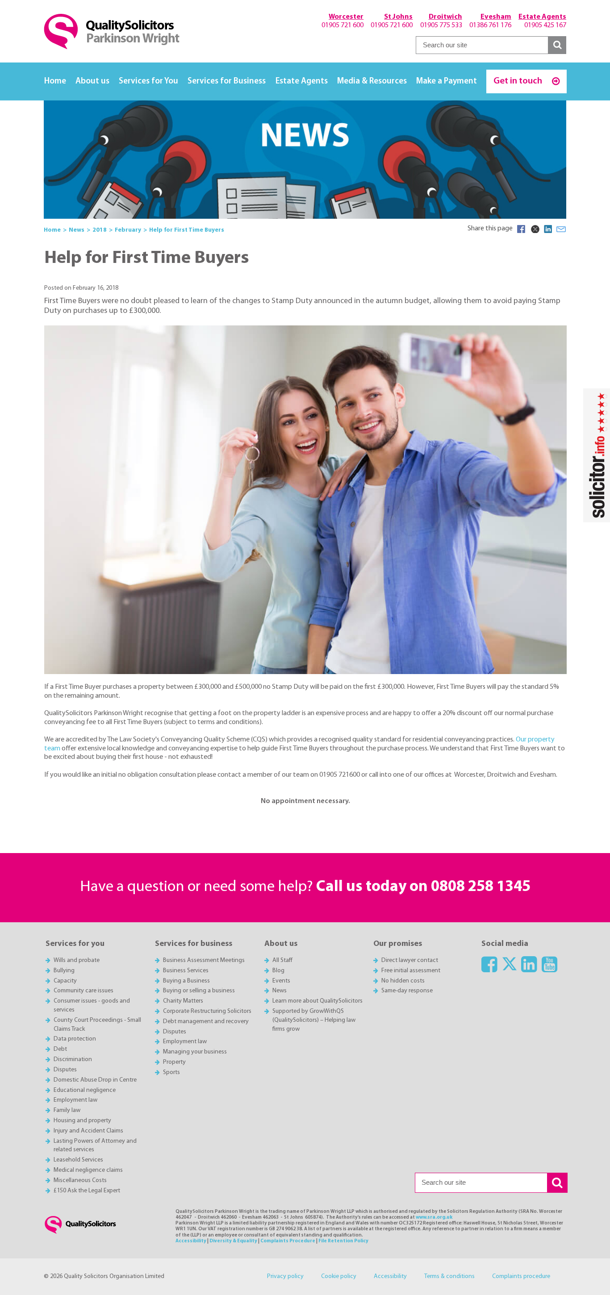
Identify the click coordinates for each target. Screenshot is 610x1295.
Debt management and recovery (206, 1021)
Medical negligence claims (88, 1170)
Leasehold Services (78, 1160)
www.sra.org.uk (434, 1217)
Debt (60, 1049)
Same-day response (407, 990)
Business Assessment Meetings (204, 960)
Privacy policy (285, 1276)
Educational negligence (85, 1090)
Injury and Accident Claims (88, 1131)
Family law (67, 1110)
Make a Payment (446, 81)
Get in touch (518, 81)
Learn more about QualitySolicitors (317, 1001)
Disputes (65, 1069)
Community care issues (83, 990)
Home (55, 81)
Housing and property (82, 1120)
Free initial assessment (410, 970)
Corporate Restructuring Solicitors (207, 1011)
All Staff (282, 960)
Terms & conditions (449, 1276)
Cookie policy (338, 1276)
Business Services (186, 970)
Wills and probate (77, 960)
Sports (171, 1072)
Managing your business (195, 1052)
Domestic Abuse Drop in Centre (95, 1080)
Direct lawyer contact (409, 960)
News (279, 990)
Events (281, 981)
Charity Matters (183, 1001)
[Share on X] (534, 229)
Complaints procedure (521, 1276)
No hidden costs (403, 981)
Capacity (65, 981)
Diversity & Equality (233, 1241)
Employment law (75, 1100)
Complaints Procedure (287, 1241)
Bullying (64, 970)
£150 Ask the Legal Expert (87, 1190)
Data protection (75, 1039)
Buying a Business (186, 981)
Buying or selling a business (199, 990)
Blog (278, 970)
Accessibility (190, 1241)
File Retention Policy (343, 1241)
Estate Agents (302, 81)
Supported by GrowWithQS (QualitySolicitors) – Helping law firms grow (313, 1020)
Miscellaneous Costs (80, 1180)
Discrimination (73, 1059)
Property (174, 1062)
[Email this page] (561, 229)
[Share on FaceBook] (521, 229)
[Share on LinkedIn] (548, 229)
